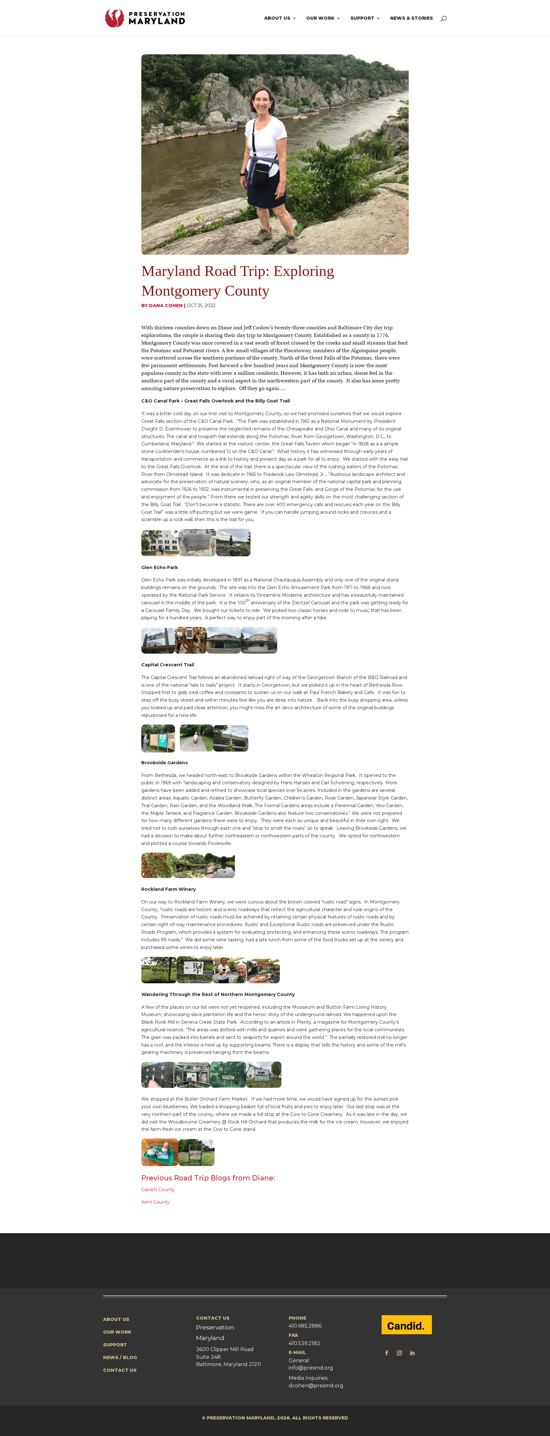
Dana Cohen (166, 305)
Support (362, 18)
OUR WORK (117, 1332)
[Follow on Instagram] (399, 1353)
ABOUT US (116, 1319)
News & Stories (411, 18)
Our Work (320, 18)
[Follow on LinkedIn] (412, 1353)
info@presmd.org (311, 1368)
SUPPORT (115, 1345)
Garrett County (158, 1189)
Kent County (155, 1202)
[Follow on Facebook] (387, 1353)
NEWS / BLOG (120, 1357)
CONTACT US (120, 1370)
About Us (277, 18)
